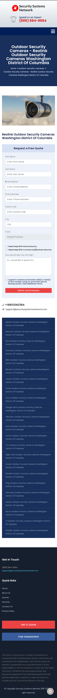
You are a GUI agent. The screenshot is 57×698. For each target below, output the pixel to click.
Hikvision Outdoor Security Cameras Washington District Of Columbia (28, 418)
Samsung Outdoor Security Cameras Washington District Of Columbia (28, 494)
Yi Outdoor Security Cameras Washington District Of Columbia (28, 522)
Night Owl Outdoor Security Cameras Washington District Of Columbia (28, 456)
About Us (6, 593)
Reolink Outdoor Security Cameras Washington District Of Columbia (27, 475)
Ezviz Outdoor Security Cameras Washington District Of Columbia (26, 399)
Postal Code (10, 206)
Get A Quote (28, 624)
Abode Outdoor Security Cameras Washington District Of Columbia (27, 324)
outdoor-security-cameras (31, 68)
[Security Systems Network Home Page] (28, 8)
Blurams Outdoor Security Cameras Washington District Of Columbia (27, 371)
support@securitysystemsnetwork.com (26, 309)
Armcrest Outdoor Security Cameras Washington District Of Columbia (28, 352)
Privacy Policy (8, 611)
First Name (10, 156)
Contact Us (7, 606)
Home (13, 68)
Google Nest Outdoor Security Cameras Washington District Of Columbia (24, 409)
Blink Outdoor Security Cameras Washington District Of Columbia (26, 361)
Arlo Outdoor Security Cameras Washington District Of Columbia (25, 343)
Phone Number (12, 194)
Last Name (10, 169)
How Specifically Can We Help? (19, 255)
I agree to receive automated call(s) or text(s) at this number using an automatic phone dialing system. (29, 282)
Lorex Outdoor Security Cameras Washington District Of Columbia (26, 437)
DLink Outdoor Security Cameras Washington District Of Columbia (26, 390)
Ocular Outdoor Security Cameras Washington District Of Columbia (26, 466)
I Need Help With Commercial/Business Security (30, 250)
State (7, 231)
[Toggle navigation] (53, 31)
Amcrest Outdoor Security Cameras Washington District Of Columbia (27, 333)
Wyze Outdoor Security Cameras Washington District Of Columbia (26, 513)
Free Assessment (28, 636)
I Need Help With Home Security (22, 246)
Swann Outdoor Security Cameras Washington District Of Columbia (26, 503)
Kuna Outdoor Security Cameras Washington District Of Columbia (26, 428)
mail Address (11, 181)
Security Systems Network (28, 688)
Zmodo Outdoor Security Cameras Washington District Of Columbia (27, 532)
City (7, 219)
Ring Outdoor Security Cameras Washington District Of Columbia (26, 485)
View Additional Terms (32, 283)
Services (6, 602)
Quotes (5, 597)
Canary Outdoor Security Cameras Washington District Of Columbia (27, 380)
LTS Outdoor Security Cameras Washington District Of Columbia (25, 447)
